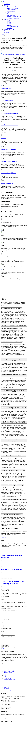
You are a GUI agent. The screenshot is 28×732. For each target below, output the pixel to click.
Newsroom (6, 30)
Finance (9, 23)
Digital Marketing (11, 9)
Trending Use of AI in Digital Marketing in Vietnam (12, 582)
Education (9, 25)
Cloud (5, 675)
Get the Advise (4, 54)
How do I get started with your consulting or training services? (14, 408)
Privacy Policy (7, 690)
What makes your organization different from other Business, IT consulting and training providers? (14, 422)
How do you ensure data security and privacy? (11, 514)
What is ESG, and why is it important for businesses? (13, 455)
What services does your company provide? (11, 308)
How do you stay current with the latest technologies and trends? (14, 440)
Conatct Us (3, 537)
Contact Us (6, 32)
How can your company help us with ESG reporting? (13, 470)
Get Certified (22, 54)
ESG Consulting (11, 15)
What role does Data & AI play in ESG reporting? (12, 485)
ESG (5, 677)
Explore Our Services (13, 54)
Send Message (4, 645)
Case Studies (7, 687)
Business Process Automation (14, 13)
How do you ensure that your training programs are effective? (14, 359)
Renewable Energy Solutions (14, 16)
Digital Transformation (12, 8)
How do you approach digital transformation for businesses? (14, 391)
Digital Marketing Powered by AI (9, 113)
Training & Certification (13, 18)
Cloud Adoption (11, 11)
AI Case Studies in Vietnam (11, 569)
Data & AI (9, 12)
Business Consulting (12, 6)
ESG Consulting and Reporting (9, 161)
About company (8, 685)
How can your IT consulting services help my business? (13, 325)
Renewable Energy (8, 678)
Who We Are (7, 4)
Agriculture (9, 28)
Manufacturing (10, 22)
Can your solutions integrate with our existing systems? (13, 499)
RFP (3, 35)
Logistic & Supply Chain (13, 26)
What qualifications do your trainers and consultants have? (14, 375)
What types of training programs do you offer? (11, 341)
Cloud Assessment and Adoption (9, 125)
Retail (8, 21)
